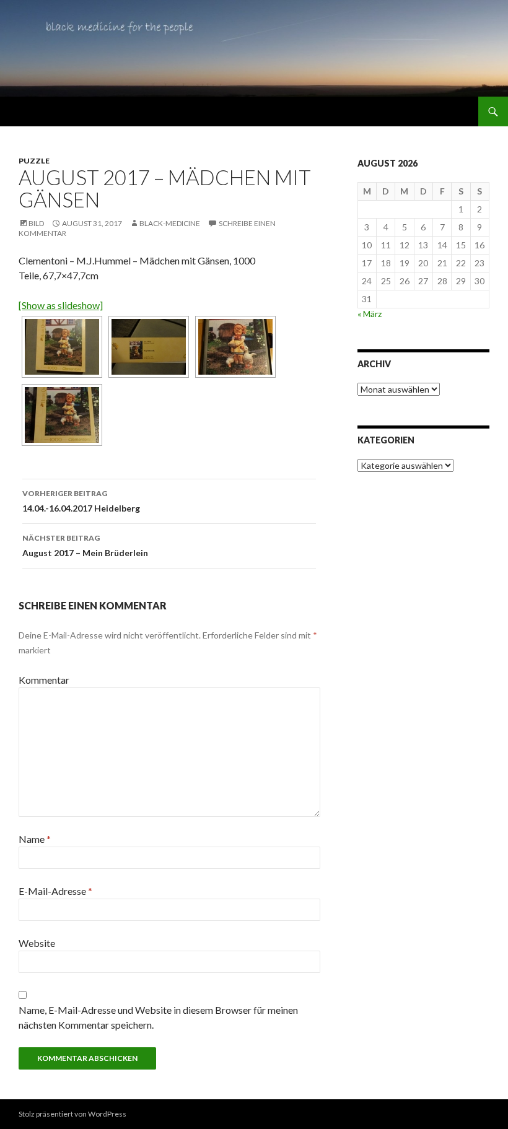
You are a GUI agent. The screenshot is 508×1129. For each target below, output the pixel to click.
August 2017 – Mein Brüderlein (85, 545)
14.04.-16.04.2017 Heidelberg (81, 501)
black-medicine (169, 223)
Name (35, 839)
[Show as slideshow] (61, 305)
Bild (36, 223)
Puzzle (34, 160)
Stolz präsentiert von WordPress (72, 1113)
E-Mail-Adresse (55, 891)
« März (369, 313)
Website (37, 943)
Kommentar (44, 680)
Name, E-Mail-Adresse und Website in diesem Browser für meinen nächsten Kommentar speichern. (158, 1017)
